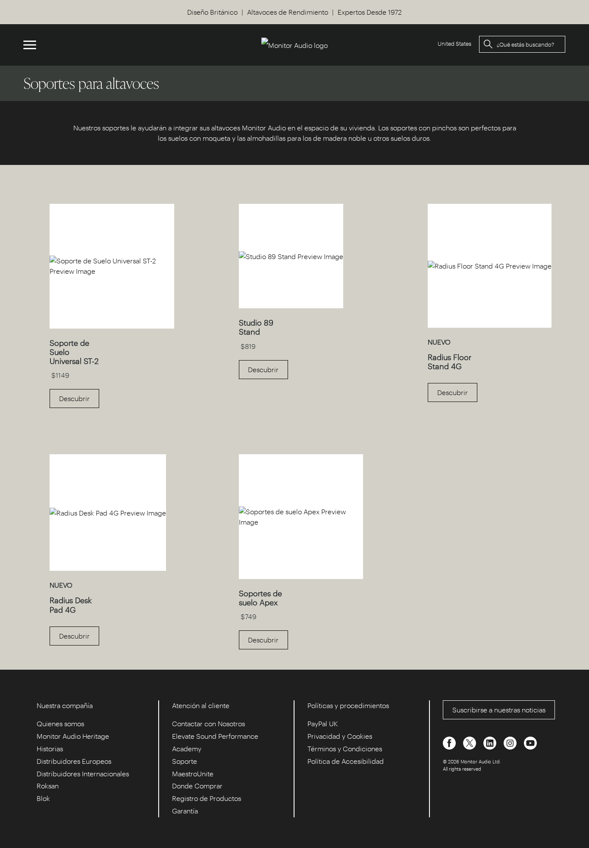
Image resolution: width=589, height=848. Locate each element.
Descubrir (74, 398)
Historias (50, 748)
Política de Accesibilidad (345, 761)
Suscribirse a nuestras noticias (498, 710)
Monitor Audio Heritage (73, 736)
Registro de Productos (206, 798)
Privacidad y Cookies (339, 736)
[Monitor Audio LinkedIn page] (490, 742)
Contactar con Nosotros (208, 723)
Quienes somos (60, 723)
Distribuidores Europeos (74, 761)
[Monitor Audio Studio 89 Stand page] (291, 305)
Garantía (185, 811)
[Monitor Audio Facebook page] (450, 742)
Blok (43, 798)
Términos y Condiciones (344, 748)
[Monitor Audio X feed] (470, 742)
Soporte (184, 761)
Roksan (48, 786)
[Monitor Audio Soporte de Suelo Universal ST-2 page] (112, 326)
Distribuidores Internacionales (83, 773)
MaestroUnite (192, 773)
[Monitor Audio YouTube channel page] (530, 742)
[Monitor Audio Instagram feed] (511, 742)
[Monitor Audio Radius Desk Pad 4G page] (108, 568)
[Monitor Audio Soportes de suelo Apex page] (301, 576)
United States (454, 43)
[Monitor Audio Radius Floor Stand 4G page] (489, 325)
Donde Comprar (197, 786)
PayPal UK (322, 723)
